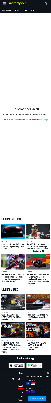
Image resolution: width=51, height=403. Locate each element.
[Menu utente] (46, 3)
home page (43, 119)
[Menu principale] (4, 3)
